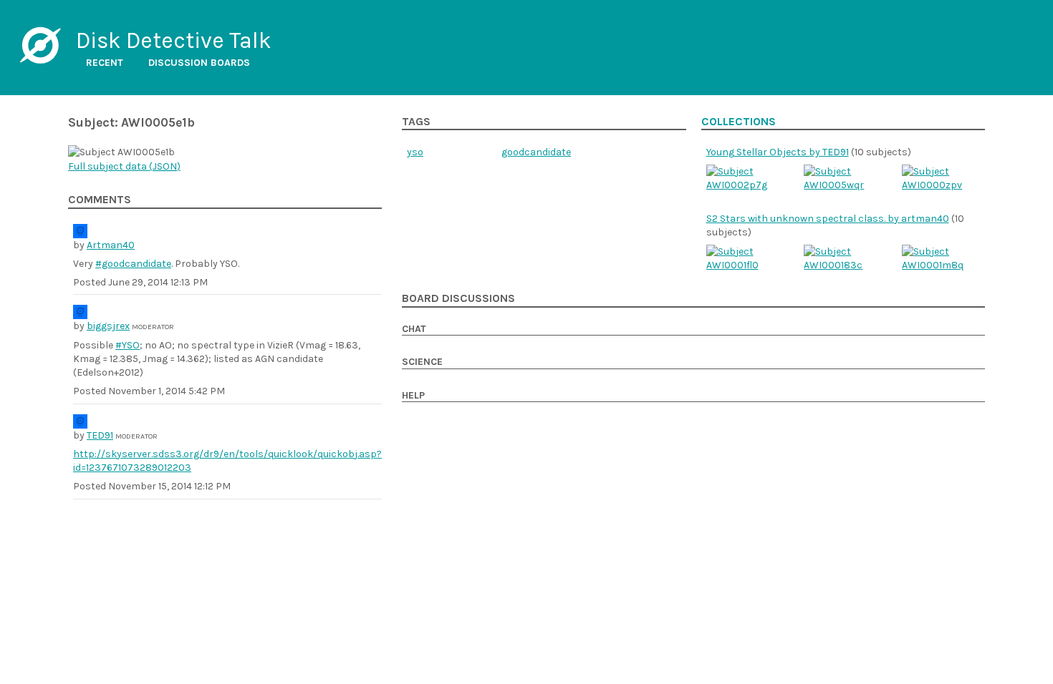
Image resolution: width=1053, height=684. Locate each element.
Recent (104, 63)
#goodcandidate (133, 264)
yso (415, 152)
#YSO (127, 345)
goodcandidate (536, 152)
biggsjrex (108, 326)
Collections (738, 121)
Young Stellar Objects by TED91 (777, 152)
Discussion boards (199, 63)
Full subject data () (124, 166)
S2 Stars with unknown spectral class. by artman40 (827, 218)
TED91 (100, 435)
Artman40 (111, 245)
